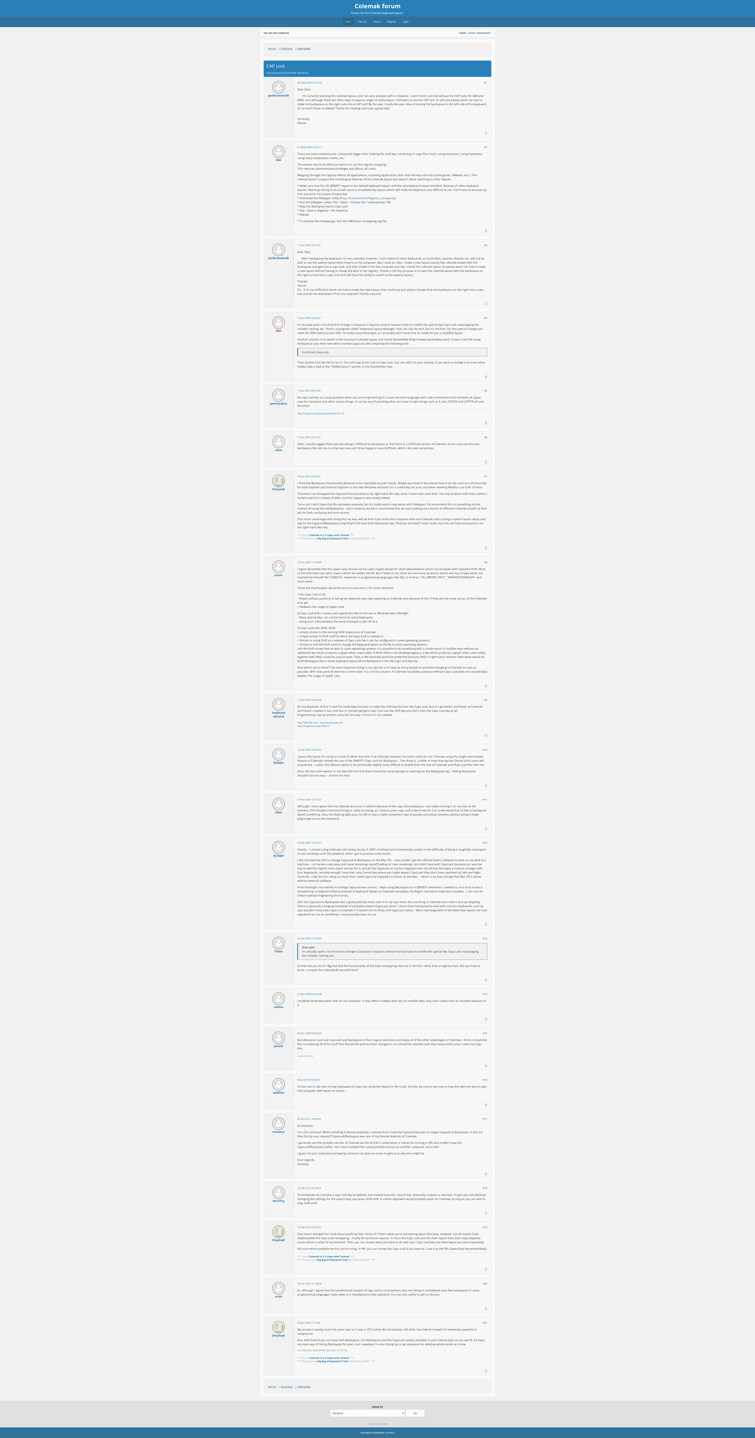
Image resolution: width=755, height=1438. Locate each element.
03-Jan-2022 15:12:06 (308, 1322)
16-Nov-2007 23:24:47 (309, 842)
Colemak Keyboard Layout (377, 1432)
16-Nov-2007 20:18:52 (309, 749)
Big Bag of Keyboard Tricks (332, 538)
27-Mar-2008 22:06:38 (309, 994)
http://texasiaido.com (331, 722)
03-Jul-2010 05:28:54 (308, 1079)
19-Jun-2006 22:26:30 (308, 318)
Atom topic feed (377, 1424)
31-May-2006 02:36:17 (309, 147)
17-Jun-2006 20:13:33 (308, 245)
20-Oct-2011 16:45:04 (309, 1119)
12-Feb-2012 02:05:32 (309, 1227)
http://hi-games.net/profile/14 (313, 726)
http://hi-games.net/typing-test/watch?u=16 (320, 413)
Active (471, 33)
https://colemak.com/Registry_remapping (368, 198)
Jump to (377, 1407)
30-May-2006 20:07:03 (309, 82)
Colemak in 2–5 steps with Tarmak (329, 535)
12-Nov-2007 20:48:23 (309, 700)
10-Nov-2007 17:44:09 (309, 562)
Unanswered (483, 33)
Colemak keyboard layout (386, 13)
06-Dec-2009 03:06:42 (309, 1033)
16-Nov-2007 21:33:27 (309, 799)
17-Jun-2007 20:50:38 (308, 390)
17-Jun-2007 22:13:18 (308, 437)
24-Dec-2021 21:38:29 (309, 1283)
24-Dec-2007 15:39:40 (309, 938)
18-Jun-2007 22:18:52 (308, 476)
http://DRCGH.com (307, 722)
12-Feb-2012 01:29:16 (309, 1188)
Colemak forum (378, 6)
